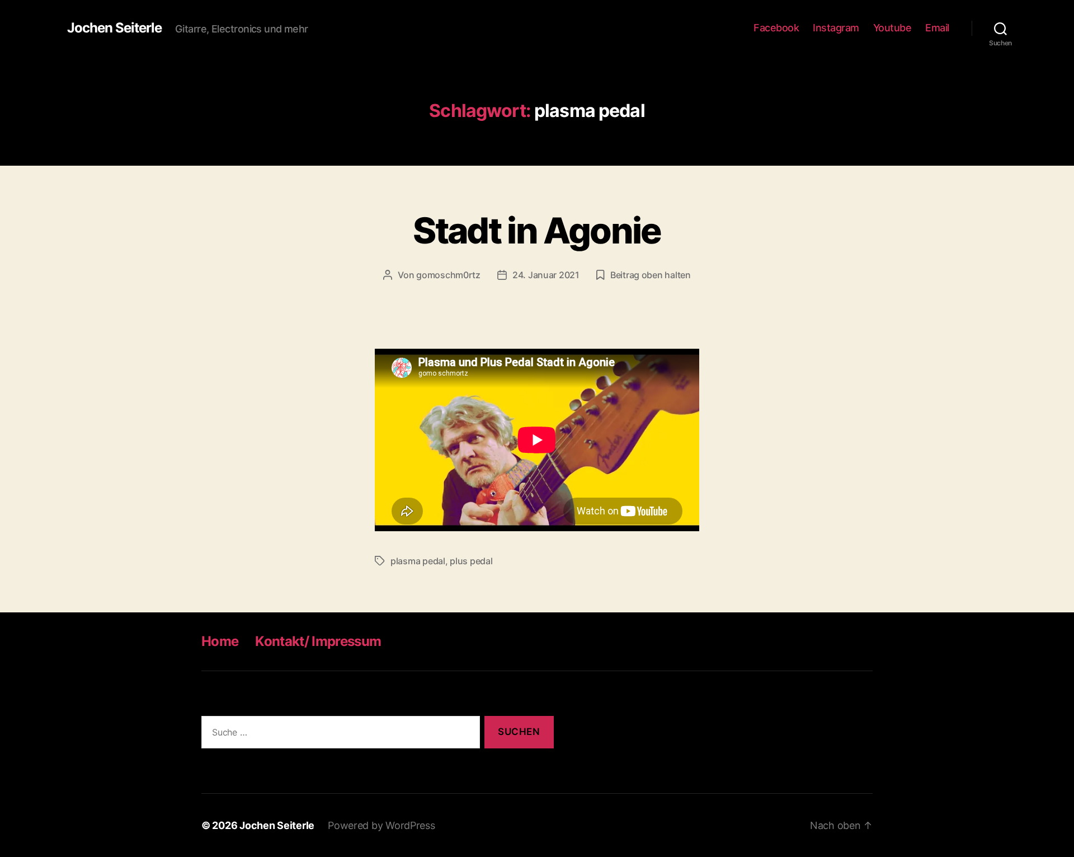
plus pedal (471, 560)
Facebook (776, 28)
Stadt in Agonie (537, 230)
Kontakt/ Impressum (318, 641)
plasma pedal (417, 560)
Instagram (836, 28)
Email (937, 28)
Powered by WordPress (381, 825)
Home (219, 641)
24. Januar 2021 (546, 274)
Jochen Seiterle (114, 28)
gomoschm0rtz (448, 274)
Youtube (892, 28)
